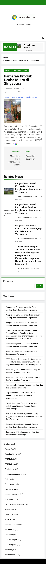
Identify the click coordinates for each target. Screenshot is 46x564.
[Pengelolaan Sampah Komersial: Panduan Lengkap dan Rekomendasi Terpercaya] (19, 46)
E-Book (8, 479)
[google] (26, 10)
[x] (23, 10)
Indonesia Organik (12, 494)
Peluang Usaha (21, 70)
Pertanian (9, 535)
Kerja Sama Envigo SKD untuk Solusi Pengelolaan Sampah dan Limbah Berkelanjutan (20, 395)
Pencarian (8, 281)
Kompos (8, 509)
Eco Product (10, 484)
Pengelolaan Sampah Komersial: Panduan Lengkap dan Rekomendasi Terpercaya (30, 46)
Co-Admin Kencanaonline (27, 196)
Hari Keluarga (10, 489)
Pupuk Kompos (11, 540)
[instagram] (20, 10)
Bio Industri (9, 469)
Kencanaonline (23, 268)
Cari (39, 286)
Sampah (8, 550)
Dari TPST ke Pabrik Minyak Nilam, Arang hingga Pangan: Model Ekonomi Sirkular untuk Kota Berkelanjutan (24, 416)
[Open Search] (39, 38)
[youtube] (28, 10)
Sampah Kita (10, 555)
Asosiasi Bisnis (11, 454)
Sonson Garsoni (12, 89)
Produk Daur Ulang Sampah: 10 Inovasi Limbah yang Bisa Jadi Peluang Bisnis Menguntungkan (21, 406)
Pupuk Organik (10, 544)
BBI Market (9, 459)
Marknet (8, 519)
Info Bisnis (9, 499)
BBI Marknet (10, 464)
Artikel (8, 70)
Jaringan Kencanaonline (14, 504)
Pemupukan (9, 529)
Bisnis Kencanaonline (13, 474)
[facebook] (17, 10)
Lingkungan (9, 514)
